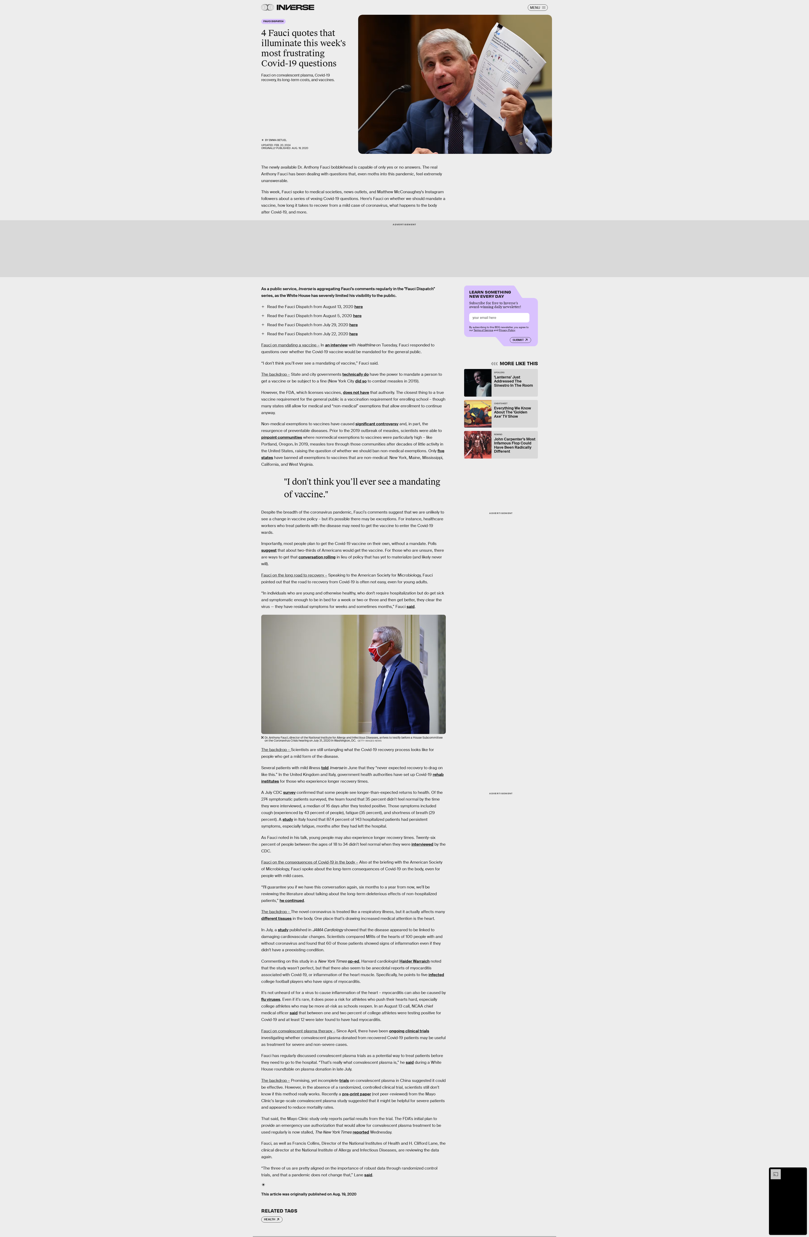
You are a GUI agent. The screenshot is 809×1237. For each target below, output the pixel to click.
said (411, 606)
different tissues (276, 918)
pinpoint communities (281, 437)
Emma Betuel (278, 140)
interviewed (422, 844)
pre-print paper (356, 1094)
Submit (518, 340)
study (288, 819)
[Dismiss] (802, 1171)
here (358, 306)
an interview (336, 345)
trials (344, 1080)
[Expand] (773, 1171)
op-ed (353, 961)
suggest (269, 550)
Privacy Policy (507, 330)
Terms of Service (483, 330)
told (325, 767)
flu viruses (270, 999)
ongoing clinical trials (409, 1031)
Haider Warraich (414, 961)
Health (269, 1219)
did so (361, 381)
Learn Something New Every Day (490, 293)
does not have (356, 392)
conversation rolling (317, 557)
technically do (355, 374)
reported (361, 1132)
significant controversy (376, 424)
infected (436, 974)
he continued (292, 900)
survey (289, 792)
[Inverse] (295, 7)
